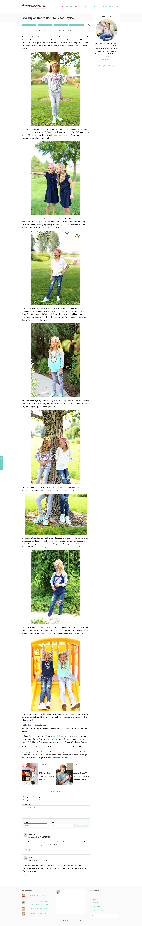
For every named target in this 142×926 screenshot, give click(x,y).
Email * (53, 822)
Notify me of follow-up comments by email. (39, 797)
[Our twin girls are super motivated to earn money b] (80, 910)
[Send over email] (1, 468)
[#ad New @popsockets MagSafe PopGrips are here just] (70, 904)
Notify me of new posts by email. (35, 800)
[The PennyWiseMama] (36, 6)
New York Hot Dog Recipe (38, 908)
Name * (27, 822)
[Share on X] (1, 461)
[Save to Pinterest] (1, 464)
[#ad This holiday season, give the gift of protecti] (60, 904)
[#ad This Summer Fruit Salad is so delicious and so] (80, 898)
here (84, 747)
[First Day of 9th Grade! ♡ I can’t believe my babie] (60, 898)
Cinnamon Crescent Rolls (38, 913)
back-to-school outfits (59, 135)
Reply (27, 850)
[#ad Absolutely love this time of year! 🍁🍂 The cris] (70, 910)
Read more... (106, 59)
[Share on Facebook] (1, 458)
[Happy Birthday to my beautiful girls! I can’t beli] (80, 904)
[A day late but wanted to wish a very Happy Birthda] (60, 910)
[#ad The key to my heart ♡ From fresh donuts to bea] (70, 898)
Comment (26, 804)
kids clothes (57, 736)
